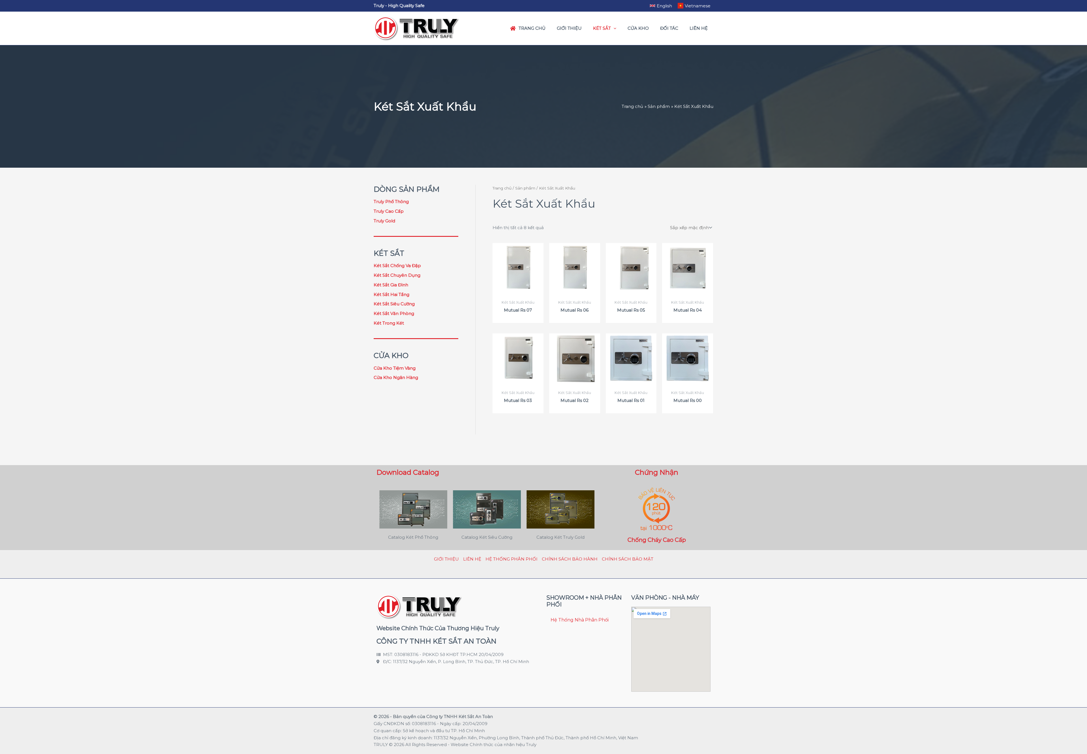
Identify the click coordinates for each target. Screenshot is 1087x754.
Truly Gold (384, 220)
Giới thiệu (446, 559)
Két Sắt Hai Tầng (391, 294)
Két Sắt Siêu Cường (394, 303)
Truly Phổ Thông (391, 201)
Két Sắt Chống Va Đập (397, 265)
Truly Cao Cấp (389, 211)
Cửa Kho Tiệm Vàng (395, 368)
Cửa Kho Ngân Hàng (396, 377)
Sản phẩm (525, 188)
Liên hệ (472, 559)
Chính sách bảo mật (627, 559)
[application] (613, 28)
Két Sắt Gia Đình (391, 284)
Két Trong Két (389, 323)
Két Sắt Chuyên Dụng (397, 275)
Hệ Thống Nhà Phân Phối (580, 620)
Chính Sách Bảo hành (570, 559)
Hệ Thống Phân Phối (511, 559)
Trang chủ (502, 188)
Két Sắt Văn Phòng (394, 313)
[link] (661, 5)
